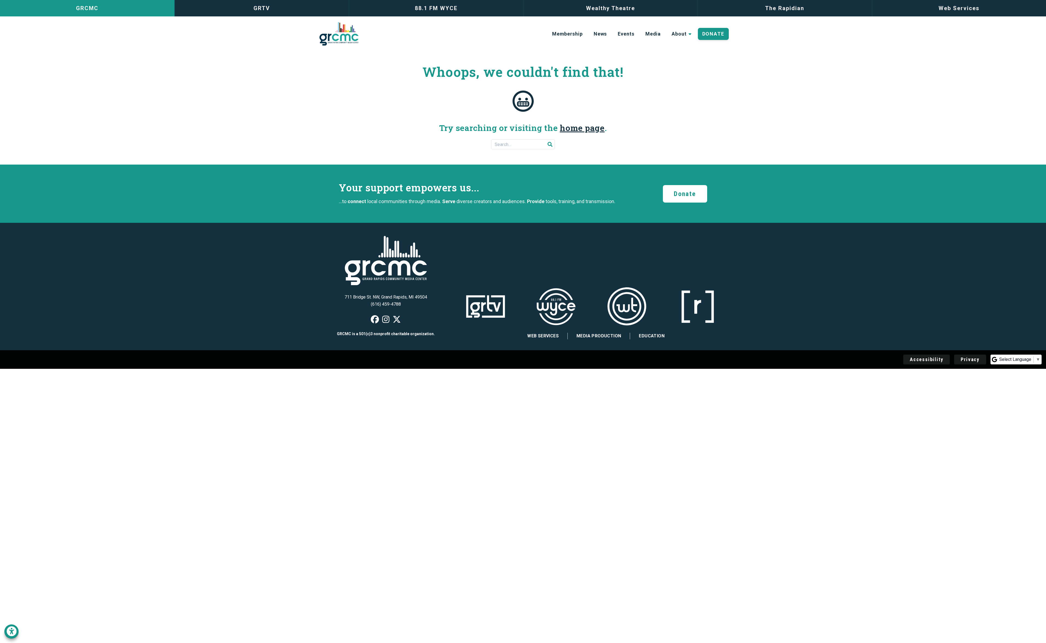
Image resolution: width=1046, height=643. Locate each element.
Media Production (598, 335)
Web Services (543, 335)
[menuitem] (567, 34)
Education (652, 335)
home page (582, 127)
